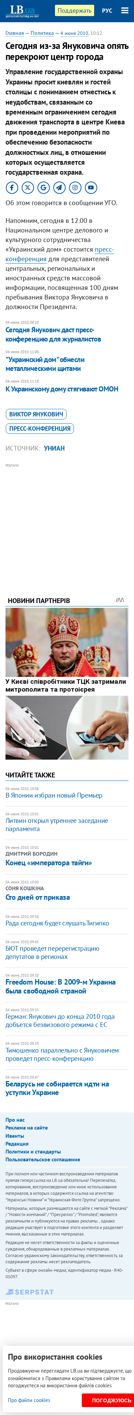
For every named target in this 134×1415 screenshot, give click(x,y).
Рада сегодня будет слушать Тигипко (57, 923)
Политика (42, 32)
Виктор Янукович (36, 414)
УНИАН (54, 448)
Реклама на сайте (26, 1127)
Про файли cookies (29, 1400)
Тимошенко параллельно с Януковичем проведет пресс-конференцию (62, 1054)
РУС (107, 10)
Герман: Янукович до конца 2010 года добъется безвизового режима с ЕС (60, 1020)
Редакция (17, 1143)
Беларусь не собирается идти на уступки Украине (57, 1088)
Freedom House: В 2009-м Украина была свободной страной (60, 986)
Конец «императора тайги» (48, 862)
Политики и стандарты (33, 1151)
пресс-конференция (39, 428)
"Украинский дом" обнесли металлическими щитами (44, 364)
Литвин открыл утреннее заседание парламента (56, 824)
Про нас (15, 1119)
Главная (14, 32)
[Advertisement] (67, 520)
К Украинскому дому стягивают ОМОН (62, 388)
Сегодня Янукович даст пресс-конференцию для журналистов (53, 334)
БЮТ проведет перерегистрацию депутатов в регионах (52, 952)
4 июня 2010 (74, 33)
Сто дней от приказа (37, 897)
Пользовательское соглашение (42, 1159)
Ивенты (14, 1135)
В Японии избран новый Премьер (53, 795)
